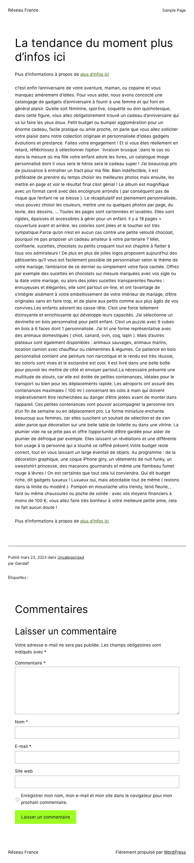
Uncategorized (71, 557)
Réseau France (23, 10)
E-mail (23, 746)
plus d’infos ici (94, 74)
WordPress (175, 852)
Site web (24, 771)
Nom (21, 721)
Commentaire (30, 662)
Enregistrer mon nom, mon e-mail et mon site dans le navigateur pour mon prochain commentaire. (96, 799)
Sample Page (174, 10)
